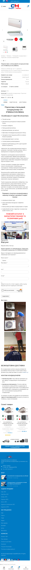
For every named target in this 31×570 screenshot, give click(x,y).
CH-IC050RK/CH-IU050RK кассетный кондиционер (7, 423)
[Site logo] (15, 6)
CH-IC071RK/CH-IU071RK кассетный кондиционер (22, 423)
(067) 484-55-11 (15, 1)
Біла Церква (4, 523)
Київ (2, 513)
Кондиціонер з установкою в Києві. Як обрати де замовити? (17, 483)
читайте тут (25, 372)
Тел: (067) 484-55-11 (8, 469)
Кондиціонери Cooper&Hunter (13, 553)
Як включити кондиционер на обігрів (18, 475)
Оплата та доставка (6, 541)
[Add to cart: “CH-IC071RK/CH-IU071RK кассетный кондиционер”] (27, 411)
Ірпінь (2, 528)
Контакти (3, 544)
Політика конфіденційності (8, 549)
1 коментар (15, 477)
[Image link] (9, 456)
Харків (2, 520)
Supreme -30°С (5, 507)
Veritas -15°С (4, 497)
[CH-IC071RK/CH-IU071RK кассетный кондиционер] (22, 414)
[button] (2, 30)
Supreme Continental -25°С (8, 504)
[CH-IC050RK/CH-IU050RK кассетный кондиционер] (8, 414)
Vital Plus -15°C (5, 494)
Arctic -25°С (4, 502)
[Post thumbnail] (3, 477)
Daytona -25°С (4, 499)
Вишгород (4, 530)
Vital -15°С (3, 492)
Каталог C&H (4, 536)
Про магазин (4, 539)
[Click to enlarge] (3, 41)
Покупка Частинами (6, 546)
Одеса (2, 515)
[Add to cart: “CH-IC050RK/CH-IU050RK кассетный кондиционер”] (12, 411)
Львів (2, 518)
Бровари (3, 525)
